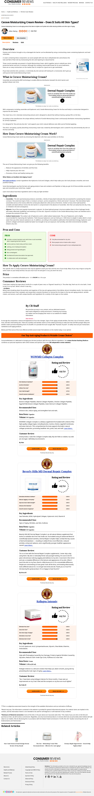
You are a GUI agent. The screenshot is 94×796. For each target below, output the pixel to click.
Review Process (73, 3)
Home (3, 12)
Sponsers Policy (29, 776)
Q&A (22, 42)
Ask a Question (21, 38)
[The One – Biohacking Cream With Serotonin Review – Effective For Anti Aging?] (46, 741)
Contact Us (89, 3)
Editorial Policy (29, 778)
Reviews (15, 42)
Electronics (47, 3)
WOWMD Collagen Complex (47, 356)
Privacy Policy (28, 784)
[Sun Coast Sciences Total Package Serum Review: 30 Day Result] (16, 741)
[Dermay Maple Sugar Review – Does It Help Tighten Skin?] (77, 741)
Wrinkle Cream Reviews (27, 12)
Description (6, 42)
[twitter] (57, 777)
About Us (6, 776)
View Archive (30, 318)
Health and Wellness (60, 3)
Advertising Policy (30, 767)
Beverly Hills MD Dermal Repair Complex (47, 471)
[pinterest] (52, 777)
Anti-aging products (9, 180)
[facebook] (46, 777)
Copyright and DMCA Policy (32, 770)
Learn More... (68, 428)
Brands (81, 3)
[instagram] (49, 777)
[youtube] (60, 777)
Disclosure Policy (29, 781)
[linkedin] (55, 777)
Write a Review (8, 38)
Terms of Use (28, 773)
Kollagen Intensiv (47, 601)
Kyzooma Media (79, 792)
